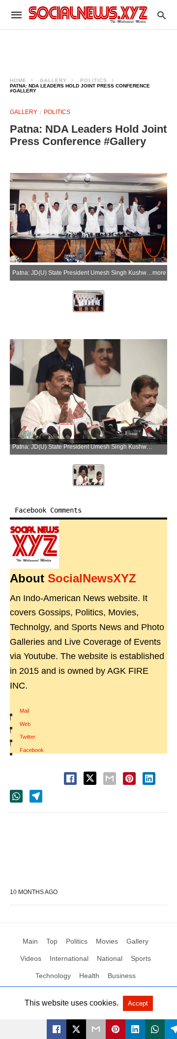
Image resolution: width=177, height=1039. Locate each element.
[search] (161, 15)
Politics (93, 80)
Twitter (27, 737)
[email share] (109, 778)
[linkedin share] (149, 778)
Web (25, 724)
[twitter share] (90, 778)
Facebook (32, 750)
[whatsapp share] (16, 796)
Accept (138, 1003)
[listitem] (88, 301)
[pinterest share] (129, 778)
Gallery (53, 80)
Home (18, 80)
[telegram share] (36, 796)
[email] (96, 1029)
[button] (34, 544)
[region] (88, 47)
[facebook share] (70, 778)
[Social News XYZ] (88, 14)
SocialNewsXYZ (92, 578)
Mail (24, 711)
